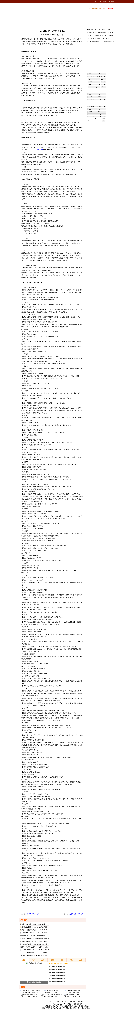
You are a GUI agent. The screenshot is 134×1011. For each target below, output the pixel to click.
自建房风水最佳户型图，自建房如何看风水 (34, 955)
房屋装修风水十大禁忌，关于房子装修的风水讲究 (36, 932)
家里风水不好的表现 (33, 914)
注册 (95, 1)
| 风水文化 (104, 22)
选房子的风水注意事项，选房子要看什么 (33, 935)
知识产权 (64, 1001)
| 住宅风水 (88, 22)
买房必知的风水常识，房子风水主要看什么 (34, 924)
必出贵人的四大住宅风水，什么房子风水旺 (34, 941)
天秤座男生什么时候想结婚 (57, 972)
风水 (33, 26)
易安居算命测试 (50, 1006)
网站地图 (72, 1001)
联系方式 (56, 1001)
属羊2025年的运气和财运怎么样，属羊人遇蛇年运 (100, 32)
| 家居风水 (81, 22)
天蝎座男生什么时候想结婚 (57, 969)
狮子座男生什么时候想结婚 (57, 979)
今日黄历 (110, 8)
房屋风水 (46, 26)
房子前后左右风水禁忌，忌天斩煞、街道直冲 (35, 950)
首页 (87, 1001)
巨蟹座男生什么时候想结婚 (57, 982)
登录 (99, 1)
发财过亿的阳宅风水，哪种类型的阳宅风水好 (35, 938)
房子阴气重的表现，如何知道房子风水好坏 (34, 944)
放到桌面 (105, 1)
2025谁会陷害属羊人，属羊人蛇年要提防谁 (98, 29)
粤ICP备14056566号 (59, 1004)
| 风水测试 (111, 22)
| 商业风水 (96, 22)
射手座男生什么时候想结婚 (57, 966)
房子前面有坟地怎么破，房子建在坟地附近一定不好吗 (37, 952)
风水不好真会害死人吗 (76, 914)
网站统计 (80, 1001)
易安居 (28, 26)
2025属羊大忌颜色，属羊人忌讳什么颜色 (98, 38)
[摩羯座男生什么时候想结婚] (34, 963)
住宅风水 (39, 26)
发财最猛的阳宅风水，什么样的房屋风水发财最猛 (36, 927)
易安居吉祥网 (71, 1004)
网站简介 (48, 1001)
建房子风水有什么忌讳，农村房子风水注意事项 (35, 947)
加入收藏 (111, 1)
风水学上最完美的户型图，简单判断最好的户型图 (36, 930)
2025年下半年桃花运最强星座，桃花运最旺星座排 (100, 35)
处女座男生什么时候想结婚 (57, 975)
